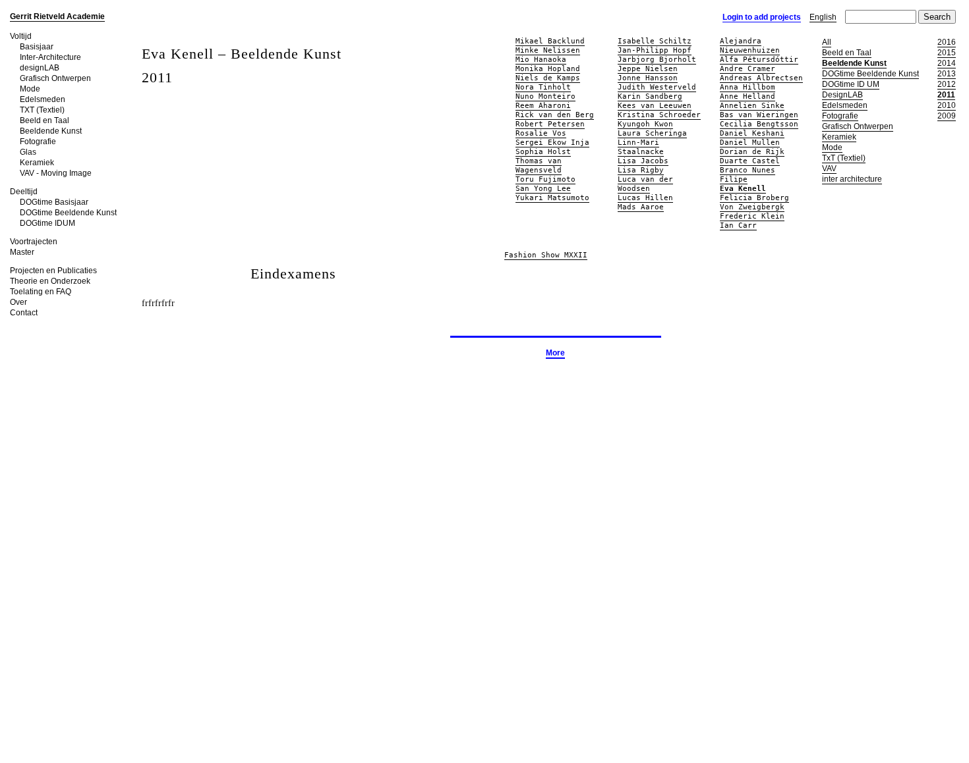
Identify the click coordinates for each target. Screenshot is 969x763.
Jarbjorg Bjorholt (657, 59)
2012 (946, 84)
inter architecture (852, 179)
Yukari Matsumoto (552, 198)
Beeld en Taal (44, 120)
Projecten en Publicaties (53, 270)
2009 (946, 115)
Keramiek (37, 162)
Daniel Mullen (750, 142)
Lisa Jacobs (643, 161)
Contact (24, 312)
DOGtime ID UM (850, 84)
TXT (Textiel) (42, 110)
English (823, 17)
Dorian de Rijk (752, 151)
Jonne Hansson (648, 78)
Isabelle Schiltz (654, 41)
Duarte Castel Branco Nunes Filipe (750, 170)
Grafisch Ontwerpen (55, 78)
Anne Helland (747, 96)
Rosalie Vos (540, 133)
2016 (946, 42)
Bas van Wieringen (759, 115)
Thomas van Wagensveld (538, 165)
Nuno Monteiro (545, 96)
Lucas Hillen (645, 198)
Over (18, 302)
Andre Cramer (747, 69)
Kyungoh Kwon (645, 124)
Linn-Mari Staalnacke (641, 147)
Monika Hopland (547, 69)
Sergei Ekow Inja (552, 142)
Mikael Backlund (550, 41)
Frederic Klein (752, 216)
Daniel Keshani (752, 133)
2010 (946, 105)
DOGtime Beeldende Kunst (68, 212)
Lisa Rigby (641, 170)
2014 (946, 63)
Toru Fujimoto (545, 179)
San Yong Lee (543, 188)
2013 (946, 73)
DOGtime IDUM (47, 223)
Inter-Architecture (50, 57)
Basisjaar (36, 46)
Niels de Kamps (547, 78)
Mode (30, 88)
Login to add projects (761, 17)
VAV (829, 168)
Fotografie (38, 141)
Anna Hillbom (747, 87)
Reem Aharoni (543, 105)
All (826, 42)
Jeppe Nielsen (648, 69)
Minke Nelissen (547, 50)
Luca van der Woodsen (645, 184)
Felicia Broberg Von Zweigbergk (754, 202)
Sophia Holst (543, 151)
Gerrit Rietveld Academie (57, 16)
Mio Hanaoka (540, 59)
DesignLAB (842, 94)
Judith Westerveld (657, 87)
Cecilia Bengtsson (759, 124)
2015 (946, 52)
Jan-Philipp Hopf (654, 50)
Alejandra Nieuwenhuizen (750, 46)
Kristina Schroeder (659, 115)
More (555, 352)
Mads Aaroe (641, 207)
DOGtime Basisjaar (54, 202)
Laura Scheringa (652, 133)
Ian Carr (738, 225)
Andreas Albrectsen (761, 78)
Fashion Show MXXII (545, 255)
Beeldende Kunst (51, 131)
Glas (28, 152)
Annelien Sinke (752, 105)
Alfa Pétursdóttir (759, 59)
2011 (946, 94)
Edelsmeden (42, 99)
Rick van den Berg (554, 115)
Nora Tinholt (543, 87)
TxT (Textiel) (844, 158)
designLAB (39, 67)
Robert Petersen (550, 124)
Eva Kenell (743, 188)
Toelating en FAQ (40, 291)
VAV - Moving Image (56, 173)
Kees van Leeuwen (654, 105)
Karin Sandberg (650, 96)
